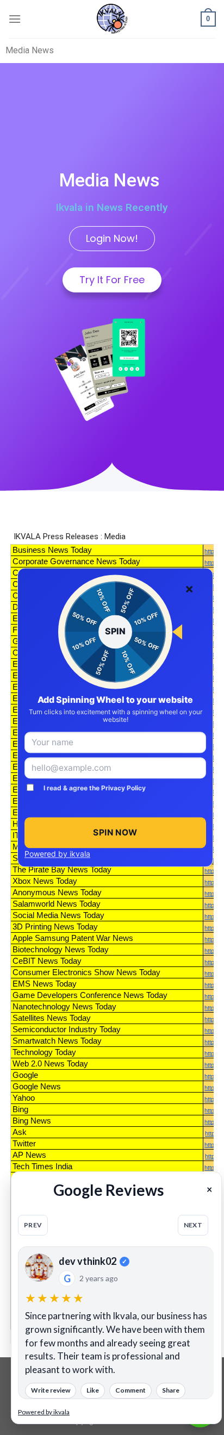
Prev (33, 1225)
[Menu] (14, 18)
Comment (130, 1390)
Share (170, 1390)
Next (193, 1225)
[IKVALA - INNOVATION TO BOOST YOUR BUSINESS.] (112, 19)
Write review (50, 1390)
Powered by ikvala (57, 853)
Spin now (115, 832)
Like (92, 1390)
